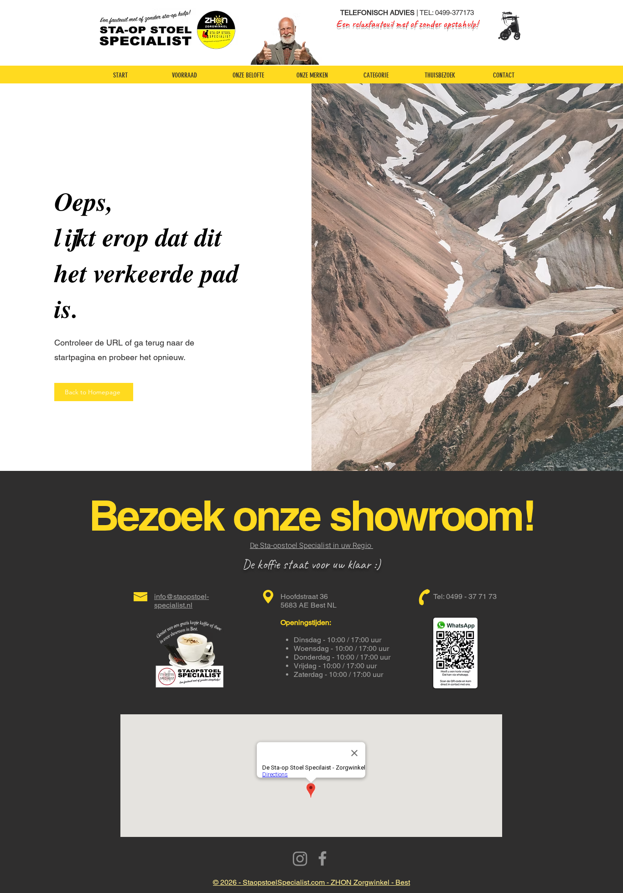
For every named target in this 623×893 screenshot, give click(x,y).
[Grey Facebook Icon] (322, 858)
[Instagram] (300, 858)
